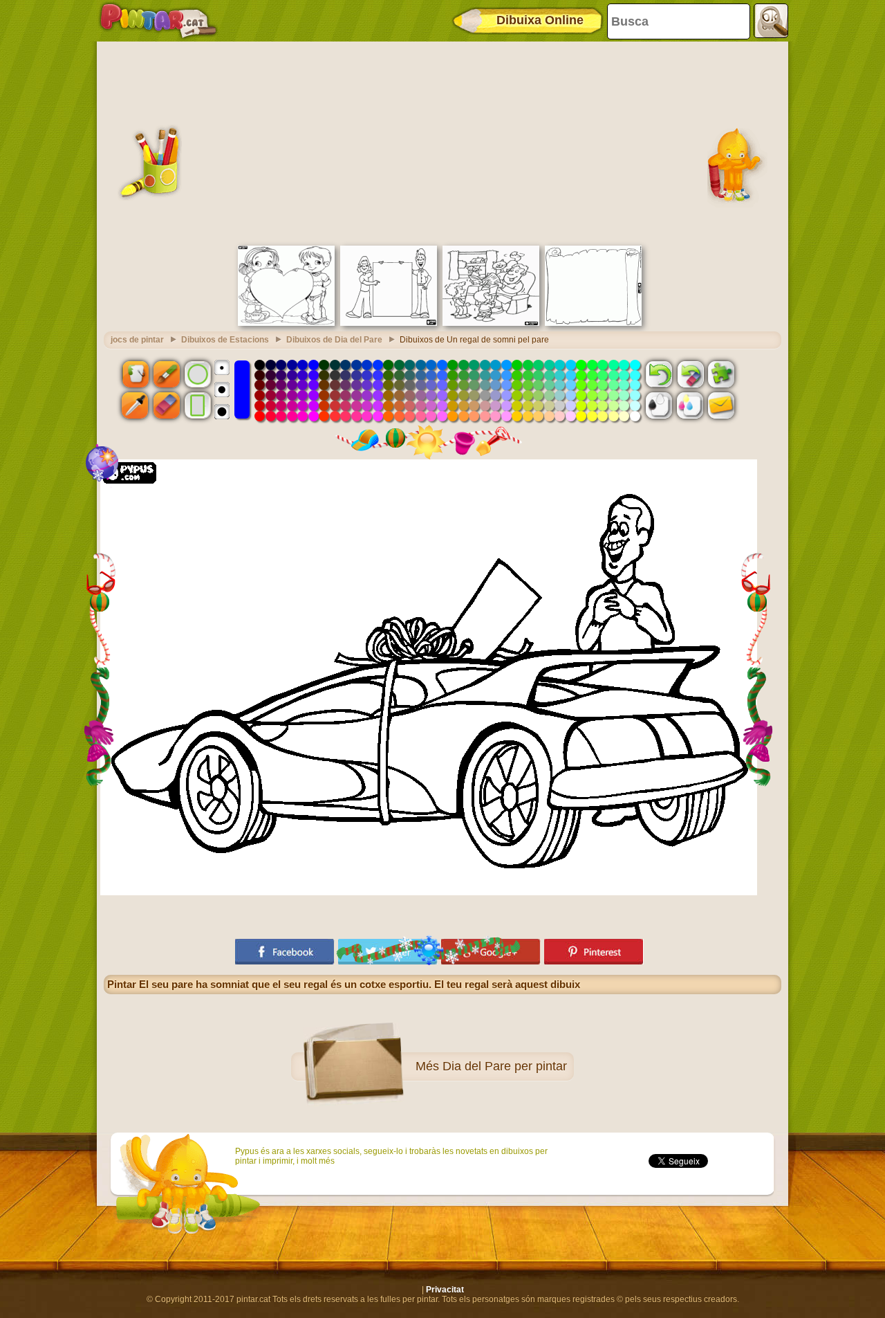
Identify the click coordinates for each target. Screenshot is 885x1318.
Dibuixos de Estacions (225, 340)
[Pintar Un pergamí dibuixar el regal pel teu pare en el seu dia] (593, 323)
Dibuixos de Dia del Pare (334, 340)
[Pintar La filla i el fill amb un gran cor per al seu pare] (286, 323)
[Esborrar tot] (690, 373)
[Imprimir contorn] (659, 405)
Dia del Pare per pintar (504, 1066)
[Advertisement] (442, 142)
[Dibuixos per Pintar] (158, 21)
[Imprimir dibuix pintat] (690, 405)
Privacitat (445, 1289)
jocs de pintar (137, 340)
